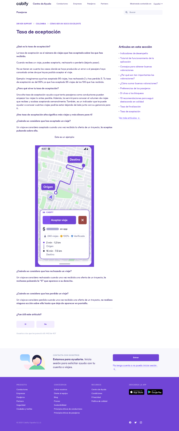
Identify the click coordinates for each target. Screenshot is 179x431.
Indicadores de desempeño (134, 53)
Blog (56, 397)
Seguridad (20, 405)
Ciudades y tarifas (24, 409)
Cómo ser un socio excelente (65, 24)
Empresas (77, 4)
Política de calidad (99, 401)
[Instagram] (141, 422)
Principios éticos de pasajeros (67, 413)
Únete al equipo (61, 394)
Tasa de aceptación (130, 112)
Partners (104, 4)
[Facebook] (130, 422)
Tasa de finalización (130, 107)
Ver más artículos (128, 118)
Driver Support (24, 24)
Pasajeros (91, 4)
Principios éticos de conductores (68, 409)
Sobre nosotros (60, 390)
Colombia (41, 24)
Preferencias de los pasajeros (135, 88)
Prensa (57, 401)
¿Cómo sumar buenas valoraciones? (139, 83)
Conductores (62, 4)
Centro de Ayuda (98, 390)
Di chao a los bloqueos (132, 93)
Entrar (136, 358)
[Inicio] (22, 4)
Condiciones (96, 394)
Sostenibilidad (60, 405)
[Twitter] (135, 422)
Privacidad (96, 397)
